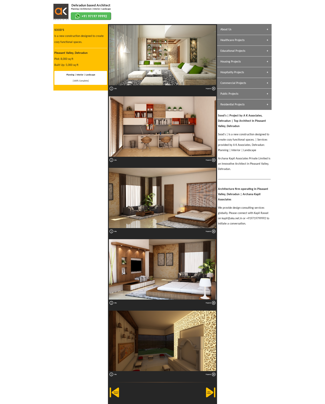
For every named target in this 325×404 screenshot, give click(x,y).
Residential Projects (232, 104)
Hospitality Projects (232, 72)
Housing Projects (230, 61)
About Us (225, 29)
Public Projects (229, 93)
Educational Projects (232, 50)
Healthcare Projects (232, 40)
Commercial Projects (233, 83)
